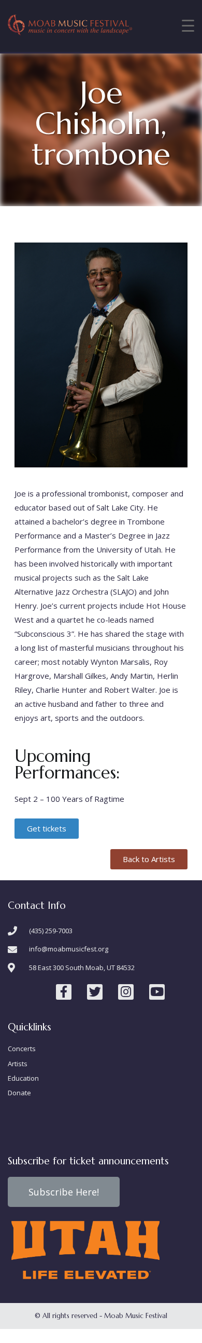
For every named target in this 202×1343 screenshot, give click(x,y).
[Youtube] (157, 992)
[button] (47, 828)
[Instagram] (126, 992)
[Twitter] (95, 992)
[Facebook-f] (63, 992)
